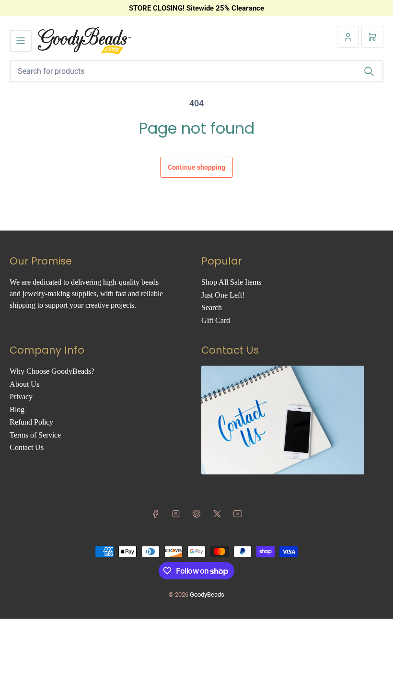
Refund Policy (31, 422)
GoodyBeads (207, 594)
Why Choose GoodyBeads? (52, 371)
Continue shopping (196, 167)
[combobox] (196, 71)
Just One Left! (222, 295)
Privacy (21, 396)
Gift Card (215, 320)
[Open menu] (21, 41)
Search (211, 307)
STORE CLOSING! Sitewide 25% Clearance (196, 8)
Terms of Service (35, 435)
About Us (24, 384)
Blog (17, 409)
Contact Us (27, 447)
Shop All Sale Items (231, 282)
